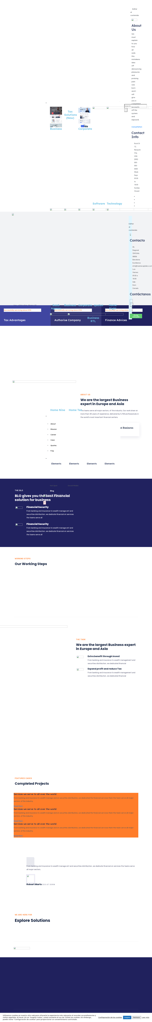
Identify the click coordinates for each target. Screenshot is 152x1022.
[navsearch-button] (126, 101)
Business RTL (93, 319)
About (53, 424)
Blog (52, 491)
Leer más (145, 1017)
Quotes (54, 445)
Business (56, 128)
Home (52, 103)
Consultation (137, 127)
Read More (18, 806)
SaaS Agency (56, 306)
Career (53, 435)
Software (99, 203)
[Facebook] (136, 196)
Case (53, 440)
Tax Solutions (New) (70, 115)
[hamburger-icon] (119, 101)
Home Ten (75, 410)
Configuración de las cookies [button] (110, 1017)
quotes (98, 305)
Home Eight (113, 306)
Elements (54, 458)
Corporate (85, 128)
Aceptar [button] (127, 1017)
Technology (114, 203)
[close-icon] (132, 5)
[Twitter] (136, 200)
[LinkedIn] (136, 203)
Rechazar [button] (136, 1017)
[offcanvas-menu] (132, 2)
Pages (53, 416)
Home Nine (57, 410)
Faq (52, 451)
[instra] (136, 206)
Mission (54, 429)
